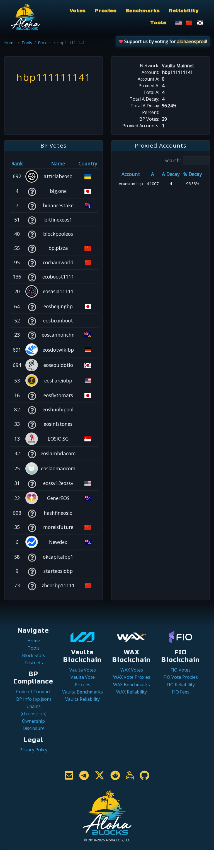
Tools (158, 23)
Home (10, 42)
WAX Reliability (131, 692)
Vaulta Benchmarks (82, 692)
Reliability (184, 11)
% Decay (192, 174)
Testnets (33, 663)
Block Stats (33, 655)
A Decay (171, 174)
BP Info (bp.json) (33, 699)
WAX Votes (131, 670)
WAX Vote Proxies (131, 677)
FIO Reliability (181, 685)
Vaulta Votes (82, 670)
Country (88, 163)
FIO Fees (180, 692)
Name (58, 163)
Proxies (105, 11)
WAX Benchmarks (131, 685)
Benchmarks (143, 11)
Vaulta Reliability (82, 699)
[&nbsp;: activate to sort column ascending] (32, 163)
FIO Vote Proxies (180, 677)
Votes (78, 11)
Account (130, 174)
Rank (17, 163)
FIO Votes (181, 670)
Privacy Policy (33, 750)
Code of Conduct (33, 692)
